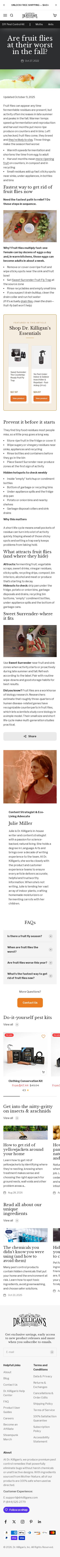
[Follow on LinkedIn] (39, 1521)
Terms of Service (44, 1410)
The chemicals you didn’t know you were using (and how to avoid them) (23, 1254)
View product (18, 398)
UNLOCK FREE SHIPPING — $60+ (30, 5)
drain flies (27, 301)
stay (20, 139)
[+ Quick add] (43, 1072)
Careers (8, 1418)
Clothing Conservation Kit (25, 1081)
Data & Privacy (42, 1376)
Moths (39, 24)
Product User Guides (11, 1410)
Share (32, 736)
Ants (51, 24)
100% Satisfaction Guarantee (44, 1418)
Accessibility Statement (41, 1439)
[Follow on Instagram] (22, 1521)
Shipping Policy (43, 1403)
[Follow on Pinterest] (31, 1521)
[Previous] (3, 5)
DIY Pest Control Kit (13, 24)
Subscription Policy (41, 1429)
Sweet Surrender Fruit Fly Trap (31, 280)
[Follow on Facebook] (5, 1521)
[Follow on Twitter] (14, 1521)
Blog (6, 1378)
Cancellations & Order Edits (43, 1395)
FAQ (6, 1401)
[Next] (56, 5)
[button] (43, 1036)
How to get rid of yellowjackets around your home (23, 1149)
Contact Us (30, 1002)
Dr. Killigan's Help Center (14, 1393)
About (7, 1372)
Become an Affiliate (10, 1426)
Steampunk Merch (10, 1437)
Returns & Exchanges (40, 1385)
